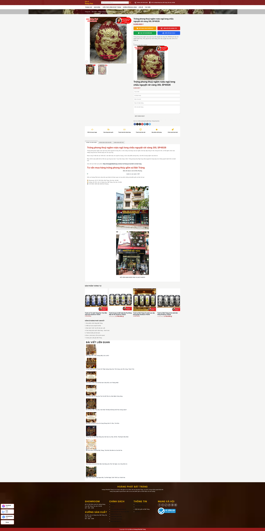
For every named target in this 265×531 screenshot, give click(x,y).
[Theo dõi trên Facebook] (159, 504)
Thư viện (147, 7)
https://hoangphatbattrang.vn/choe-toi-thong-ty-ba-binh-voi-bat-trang (122, 163)
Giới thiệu (113, 504)
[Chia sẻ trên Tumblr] (147, 124)
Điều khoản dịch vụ (116, 521)
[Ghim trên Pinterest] (142, 124)
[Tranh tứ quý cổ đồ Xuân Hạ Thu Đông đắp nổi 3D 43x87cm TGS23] (120, 299)
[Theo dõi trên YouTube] (175, 504)
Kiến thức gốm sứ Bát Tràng (112, 7)
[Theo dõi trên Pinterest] (172, 504)
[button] (130, 2)
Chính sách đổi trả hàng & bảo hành (120, 511)
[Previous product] (179, 12)
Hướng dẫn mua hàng (130, 7)
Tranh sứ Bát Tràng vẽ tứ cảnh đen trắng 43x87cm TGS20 (167, 313)
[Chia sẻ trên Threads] (140, 124)
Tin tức (112, 506)
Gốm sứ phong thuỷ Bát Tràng (106, 11)
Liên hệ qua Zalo (170, 33)
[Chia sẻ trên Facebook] (135, 124)
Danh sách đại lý (139, 506)
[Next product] (176, 12)
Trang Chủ (88, 7)
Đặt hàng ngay (140, 116)
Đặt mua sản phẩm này (146, 28)
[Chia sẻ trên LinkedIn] (145, 124)
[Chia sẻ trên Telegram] (150, 124)
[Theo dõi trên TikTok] (165, 504)
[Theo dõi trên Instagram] (162, 504)
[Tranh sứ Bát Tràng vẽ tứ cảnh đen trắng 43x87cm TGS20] (168, 299)
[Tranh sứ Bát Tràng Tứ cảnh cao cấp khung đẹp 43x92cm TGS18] (144, 299)
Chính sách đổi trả (119, 142)
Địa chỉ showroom (146, 33)
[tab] (91, 142)
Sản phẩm (97, 7)
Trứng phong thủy (120, 11)
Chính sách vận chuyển (105, 142)
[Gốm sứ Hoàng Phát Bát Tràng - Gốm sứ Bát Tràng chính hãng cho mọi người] (92, 2)
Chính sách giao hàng (116, 516)
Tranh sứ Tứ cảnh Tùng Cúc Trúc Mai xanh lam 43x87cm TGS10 (96, 313)
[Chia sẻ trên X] (137, 124)
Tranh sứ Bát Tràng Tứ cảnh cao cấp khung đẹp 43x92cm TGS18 (144, 313)
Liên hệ (141, 7)
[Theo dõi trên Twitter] (169, 504)
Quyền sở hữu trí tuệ (116, 514)
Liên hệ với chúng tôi (170, 28)
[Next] (129, 40)
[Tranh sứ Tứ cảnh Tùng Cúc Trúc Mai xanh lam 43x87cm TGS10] (96, 299)
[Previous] (87, 40)
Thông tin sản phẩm (91, 142)
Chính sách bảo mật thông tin (118, 509)
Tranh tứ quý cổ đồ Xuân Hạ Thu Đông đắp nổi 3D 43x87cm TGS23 (120, 313)
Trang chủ (87, 11)
